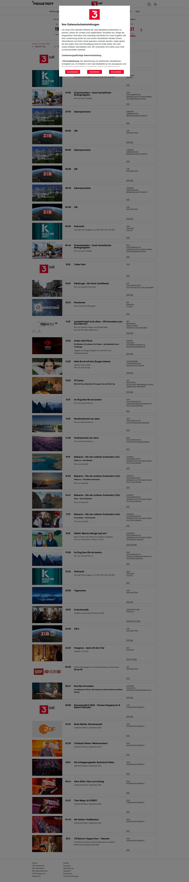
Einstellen (116, 72)
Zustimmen (72, 72)
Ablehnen (94, 72)
